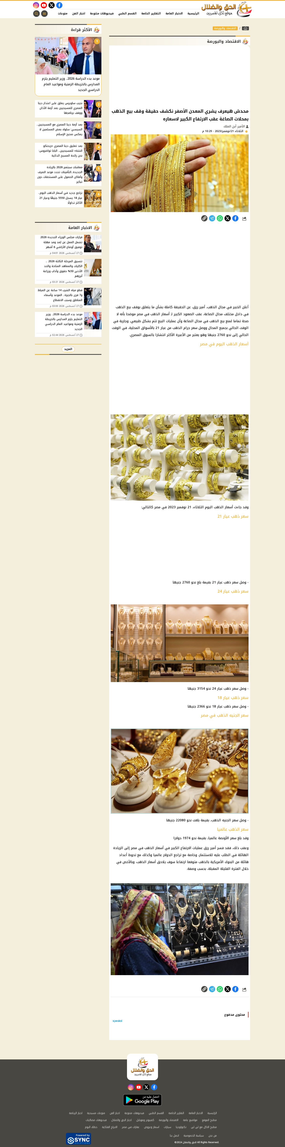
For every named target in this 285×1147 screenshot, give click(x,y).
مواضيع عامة (190, 1120)
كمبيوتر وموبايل (145, 1120)
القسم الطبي (127, 13)
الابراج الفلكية (109, 1127)
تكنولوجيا (181, 1127)
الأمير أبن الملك (235, 126)
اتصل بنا (174, 1135)
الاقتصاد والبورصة (225, 28)
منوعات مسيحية (96, 1113)
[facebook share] (235, 218)
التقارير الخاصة (151, 13)
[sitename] (142, 1066)
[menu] (44, 13)
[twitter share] (228, 218)
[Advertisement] (180, 76)
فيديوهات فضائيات (96, 1120)
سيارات (167, 1127)
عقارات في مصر (130, 1127)
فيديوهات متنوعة (102, 13)
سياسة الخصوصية (194, 1135)
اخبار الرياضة (75, 1113)
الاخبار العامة (174, 13)
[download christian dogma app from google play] (142, 1100)
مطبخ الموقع (209, 1120)
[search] (36, 13)
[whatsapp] (204, 218)
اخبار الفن (78, 13)
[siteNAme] (227, 9)
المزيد (68, 349)
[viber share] (212, 218)
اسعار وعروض (151, 1127)
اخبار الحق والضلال (121, 1120)
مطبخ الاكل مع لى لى (204, 1127)
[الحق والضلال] (245, 28)
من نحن (212, 1135)
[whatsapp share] (220, 218)
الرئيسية (193, 13)
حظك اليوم (91, 1127)
